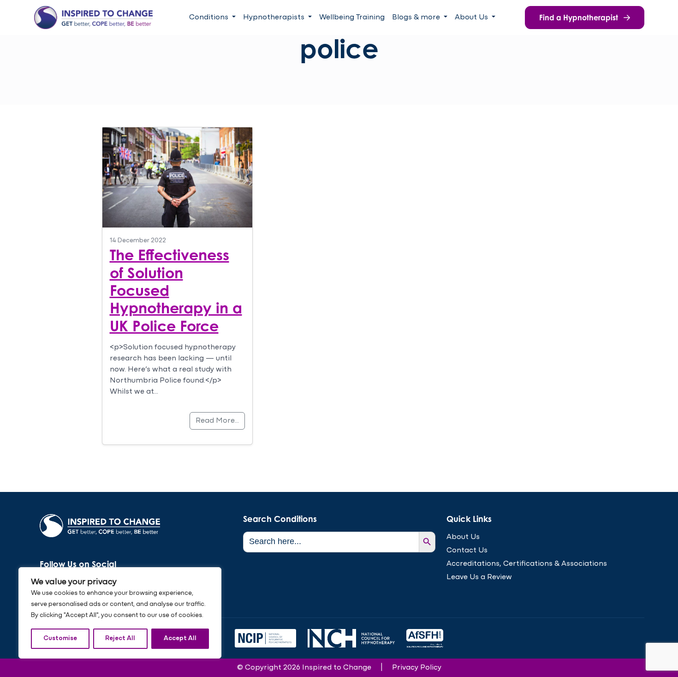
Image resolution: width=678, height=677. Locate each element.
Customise (60, 638)
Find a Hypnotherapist (579, 17)
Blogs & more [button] (417, 17)
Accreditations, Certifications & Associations (526, 564)
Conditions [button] (209, 17)
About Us (463, 537)
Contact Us (467, 550)
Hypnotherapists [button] (274, 17)
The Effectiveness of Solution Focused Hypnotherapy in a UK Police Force (176, 290)
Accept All (180, 638)
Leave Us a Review (479, 577)
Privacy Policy (416, 667)
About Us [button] (472, 17)
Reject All (120, 638)
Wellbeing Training (352, 17)
